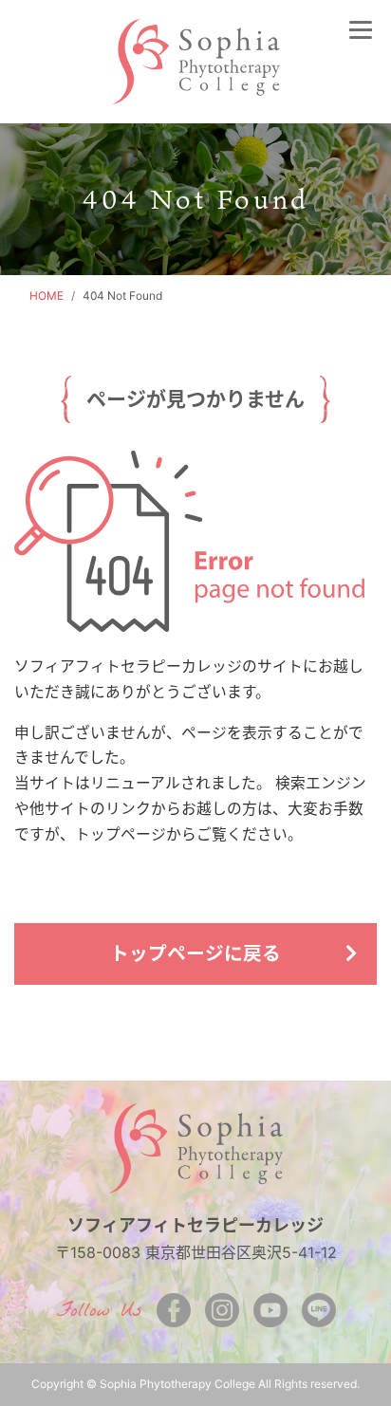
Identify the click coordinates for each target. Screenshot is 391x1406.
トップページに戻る (195, 953)
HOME (46, 295)
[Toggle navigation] (360, 28)
